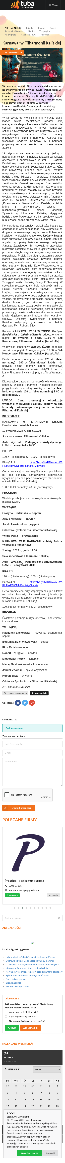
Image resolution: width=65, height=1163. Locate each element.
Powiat (41, 27)
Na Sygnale (10, 34)
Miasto (29, 27)
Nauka (31, 31)
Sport (53, 27)
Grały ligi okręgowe (15, 949)
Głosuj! (12, 1027)
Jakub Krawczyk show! (17, 986)
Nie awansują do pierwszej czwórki (27, 1021)
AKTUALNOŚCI (13, 27)
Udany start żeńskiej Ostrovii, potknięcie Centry (30, 957)
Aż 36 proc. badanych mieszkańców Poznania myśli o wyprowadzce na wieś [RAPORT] (34, 964)
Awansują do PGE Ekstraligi (23, 1012)
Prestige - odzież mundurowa (24, 880)
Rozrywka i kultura (14, 31)
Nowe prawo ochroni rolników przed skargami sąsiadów (34, 971)
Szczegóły (53, 895)
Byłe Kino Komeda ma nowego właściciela (27, 975)
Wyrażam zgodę (29, 1153)
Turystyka (44, 31)
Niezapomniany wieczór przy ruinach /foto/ (27, 968)
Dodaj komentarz (21, 807)
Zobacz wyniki (30, 1027)
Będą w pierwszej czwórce (22, 1016)
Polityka (45, 34)
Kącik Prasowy (28, 34)
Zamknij (50, 1153)
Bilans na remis (13, 982)
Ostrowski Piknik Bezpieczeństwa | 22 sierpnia (29, 960)
